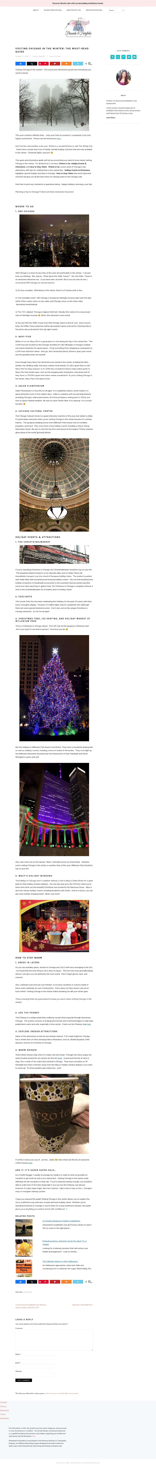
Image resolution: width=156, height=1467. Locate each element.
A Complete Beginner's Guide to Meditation (61, 1221)
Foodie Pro (75, 1463)
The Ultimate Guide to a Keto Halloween (60, 1261)
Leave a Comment (55, 56)
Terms (2, 1414)
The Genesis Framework (90, 1463)
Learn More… (111, 118)
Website (18, 1371)
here (89, 1024)
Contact (3, 1402)
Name (18, 1354)
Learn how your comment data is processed (61, 1393)
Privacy (3, 1406)
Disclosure (4, 1410)
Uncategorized (27, 1292)
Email (18, 1363)
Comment (19, 1328)
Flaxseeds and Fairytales (78, 28)
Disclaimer (4, 1418)
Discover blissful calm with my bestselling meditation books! (77, 3)
